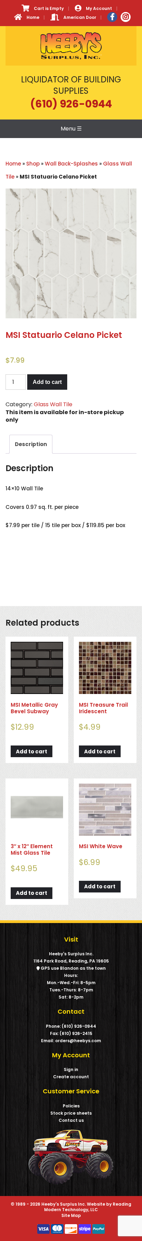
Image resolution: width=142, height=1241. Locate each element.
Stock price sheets (71, 1113)
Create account (71, 1077)
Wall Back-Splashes (71, 163)
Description (31, 444)
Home (13, 163)
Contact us (71, 1120)
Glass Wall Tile (53, 404)
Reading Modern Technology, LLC (87, 1207)
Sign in (71, 1069)
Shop (33, 163)
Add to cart (47, 382)
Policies (71, 1106)
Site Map (71, 1215)
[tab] (30, 444)
